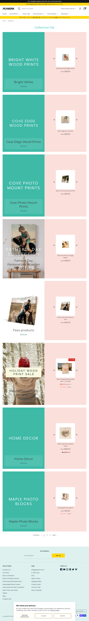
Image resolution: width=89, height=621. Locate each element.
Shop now (23, 86)
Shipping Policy (36, 581)
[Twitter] (73, 569)
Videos (5, 593)
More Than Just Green (10, 590)
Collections (11, 21)
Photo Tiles (26, 14)
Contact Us (6, 570)
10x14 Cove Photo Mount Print (65, 318)
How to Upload (36, 590)
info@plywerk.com (37, 570)
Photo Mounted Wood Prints (12, 581)
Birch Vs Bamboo (8, 576)
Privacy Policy (36, 584)
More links (64, 14)
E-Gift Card (35, 573)
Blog (4, 596)
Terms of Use (35, 587)
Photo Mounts (38, 14)
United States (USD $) (67, 9)
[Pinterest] (70, 569)
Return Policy (35, 578)
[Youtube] (64, 569)
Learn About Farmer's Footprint (13, 587)
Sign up (58, 555)
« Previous (36, 535)
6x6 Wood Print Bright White (65, 68)
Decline (62, 616)
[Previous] (54, 58)
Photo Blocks (51, 14)
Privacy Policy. (55, 610)
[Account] (80, 8)
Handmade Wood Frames (11, 584)
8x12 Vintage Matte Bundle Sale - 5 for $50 (65, 380)
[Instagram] (67, 569)
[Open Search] (19, 8)
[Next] (77, 58)
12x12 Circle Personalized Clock (65, 445)
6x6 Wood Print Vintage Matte (65, 257)
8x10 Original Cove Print (65, 131)
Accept (43, 616)
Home (5, 14)
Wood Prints (14, 14)
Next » (54, 535)
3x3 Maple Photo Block (65, 508)
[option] (65, 61)
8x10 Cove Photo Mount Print (65, 191)
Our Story (6, 573)
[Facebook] (61, 569)
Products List (7, 599)
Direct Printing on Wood (11, 578)
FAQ (32, 576)
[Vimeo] (76, 569)
